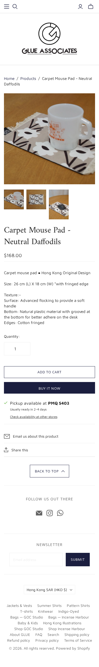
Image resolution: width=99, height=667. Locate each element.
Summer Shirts (49, 605)
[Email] (39, 513)
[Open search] (15, 6)
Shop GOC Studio (28, 628)
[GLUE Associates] (49, 38)
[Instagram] (49, 513)
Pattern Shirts (78, 605)
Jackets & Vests (19, 605)
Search (53, 634)
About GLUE (20, 634)
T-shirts (26, 611)
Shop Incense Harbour (66, 628)
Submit (78, 559)
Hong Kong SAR (47, 589)
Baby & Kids (28, 623)
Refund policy (18, 640)
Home (9, 78)
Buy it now (49, 388)
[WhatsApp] (60, 513)
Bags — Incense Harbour (68, 617)
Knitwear (45, 611)
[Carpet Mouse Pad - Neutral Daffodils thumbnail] (14, 199)
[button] (49, 471)
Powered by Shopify (73, 648)
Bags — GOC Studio (26, 617)
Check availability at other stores (33, 417)
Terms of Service (78, 640)
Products (28, 78)
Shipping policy (76, 634)
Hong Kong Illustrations (62, 623)
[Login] (80, 6)
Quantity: (12, 336)
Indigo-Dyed (68, 611)
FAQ (38, 634)
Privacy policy (47, 640)
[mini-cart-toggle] (90, 6)
